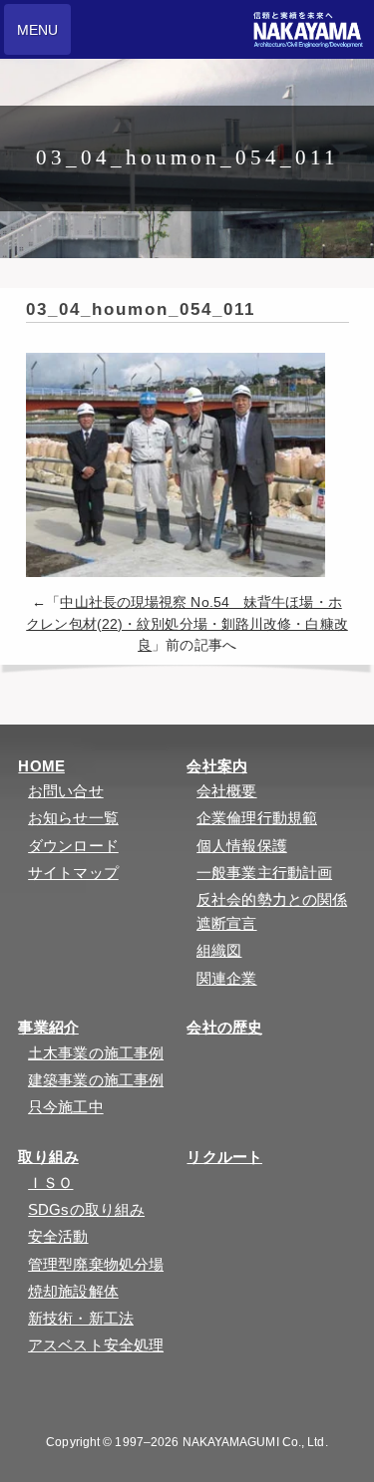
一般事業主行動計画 (264, 872)
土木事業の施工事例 (96, 1052)
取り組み (48, 1156)
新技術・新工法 (81, 1318)
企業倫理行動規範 (256, 817)
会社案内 (216, 765)
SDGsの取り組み (86, 1209)
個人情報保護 (241, 845)
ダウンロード (73, 845)
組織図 (218, 950)
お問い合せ (66, 790)
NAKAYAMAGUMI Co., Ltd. (255, 1442)
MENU (37, 30)
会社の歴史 (224, 1027)
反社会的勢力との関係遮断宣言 (271, 911)
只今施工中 (66, 1106)
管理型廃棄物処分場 (96, 1264)
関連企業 (226, 978)
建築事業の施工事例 (96, 1079)
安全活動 (58, 1236)
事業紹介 (48, 1027)
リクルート (224, 1156)
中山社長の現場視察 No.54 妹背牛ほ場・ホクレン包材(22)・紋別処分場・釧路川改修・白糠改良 (187, 624)
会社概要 (226, 790)
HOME (41, 765)
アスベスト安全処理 (96, 1344)
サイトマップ (73, 872)
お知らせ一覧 (73, 817)
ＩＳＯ (50, 1182)
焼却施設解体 (73, 1291)
